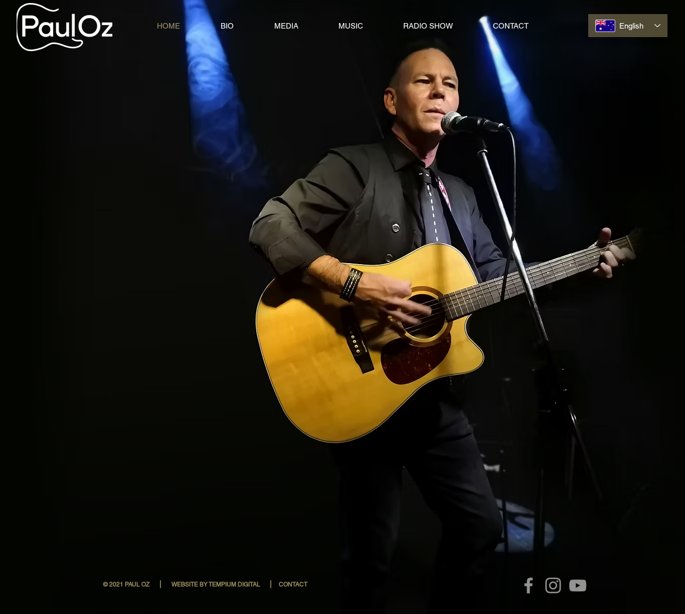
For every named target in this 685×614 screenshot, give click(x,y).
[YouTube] (577, 585)
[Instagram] (553, 585)
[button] (126, 584)
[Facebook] (528, 585)
